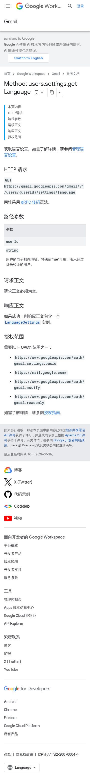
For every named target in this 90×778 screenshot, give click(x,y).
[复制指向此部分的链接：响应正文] (29, 306)
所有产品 (11, 734)
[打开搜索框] (70, 6)
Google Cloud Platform (22, 726)
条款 (7, 754)
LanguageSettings (22, 322)
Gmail (10, 22)
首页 (7, 74)
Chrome (10, 710)
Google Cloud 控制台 (20, 616)
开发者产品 (13, 554)
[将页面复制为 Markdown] (52, 92)
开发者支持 (13, 570)
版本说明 (11, 562)
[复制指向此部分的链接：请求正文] (29, 281)
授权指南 (52, 412)
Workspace (53, 6)
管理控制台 (13, 599)
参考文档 (73, 74)
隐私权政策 (24, 754)
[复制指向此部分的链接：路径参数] (29, 217)
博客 (7, 645)
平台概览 (11, 546)
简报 (7, 653)
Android (10, 702)
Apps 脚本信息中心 (19, 608)
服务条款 (11, 578)
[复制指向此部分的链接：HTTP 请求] (33, 170)
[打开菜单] (8, 6)
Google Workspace (31, 74)
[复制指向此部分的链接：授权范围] (29, 337)
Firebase (11, 718)
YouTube (11, 670)
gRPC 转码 (30, 202)
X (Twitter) (12, 662)
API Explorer (13, 624)
